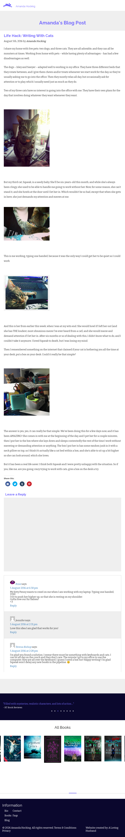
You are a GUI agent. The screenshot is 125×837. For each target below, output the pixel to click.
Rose (18, 584)
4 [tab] (60, 711)
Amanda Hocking (25, 6)
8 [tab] (73, 711)
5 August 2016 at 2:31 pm (24, 624)
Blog (7, 820)
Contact (17, 810)
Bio (6, 810)
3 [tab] (57, 711)
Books (8, 815)
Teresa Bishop (23, 646)
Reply (13, 605)
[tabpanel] (62, 705)
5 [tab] (64, 711)
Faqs (15, 815)
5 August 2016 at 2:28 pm (24, 650)
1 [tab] (51, 711)
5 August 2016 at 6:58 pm (24, 588)
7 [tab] (70, 711)
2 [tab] (54, 711)
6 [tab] (67, 711)
